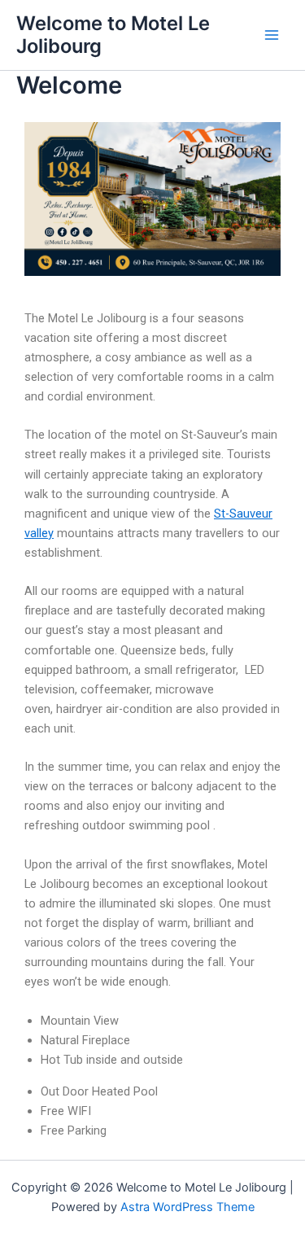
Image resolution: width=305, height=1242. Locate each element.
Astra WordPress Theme (187, 1207)
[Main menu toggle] (272, 35)
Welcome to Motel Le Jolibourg (113, 34)
